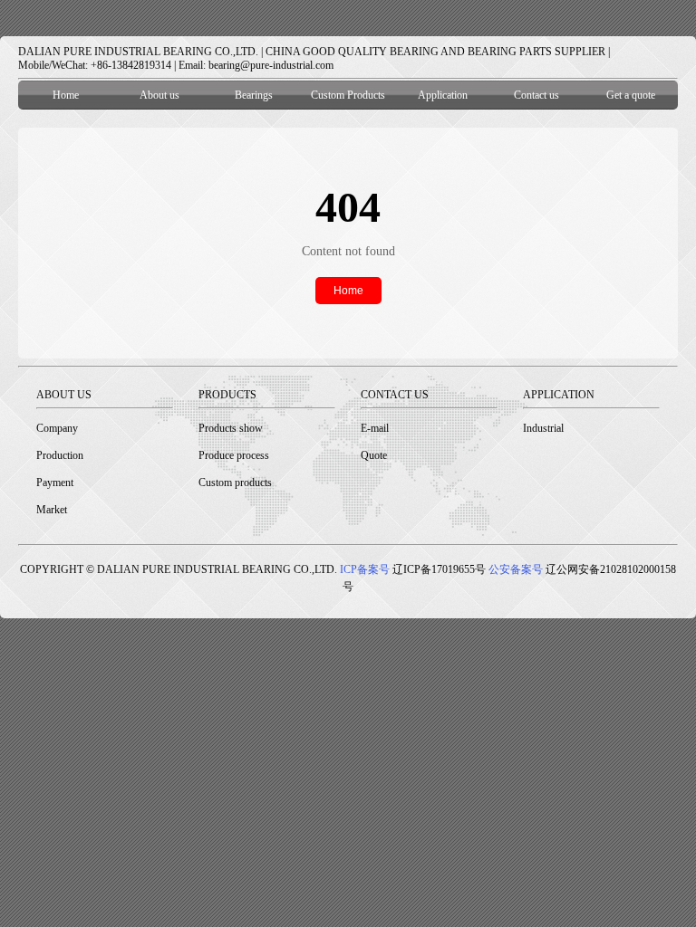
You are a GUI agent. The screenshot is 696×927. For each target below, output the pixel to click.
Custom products (235, 482)
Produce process (233, 455)
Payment (54, 482)
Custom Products (348, 95)
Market (51, 509)
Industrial (543, 428)
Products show (230, 428)
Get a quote (630, 95)
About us (159, 95)
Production (59, 455)
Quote (374, 455)
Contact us (536, 95)
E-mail (375, 428)
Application (443, 95)
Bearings (254, 95)
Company (57, 428)
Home (66, 95)
